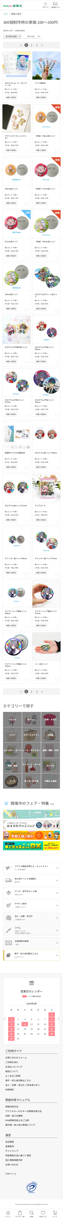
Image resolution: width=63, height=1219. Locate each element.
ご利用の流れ (11, 1062)
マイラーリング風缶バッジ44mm (16, 612)
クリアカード (40, 505)
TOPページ (10, 1173)
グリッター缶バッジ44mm (16, 558)
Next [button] (59, 1018)
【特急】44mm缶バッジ (45, 136)
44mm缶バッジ (11, 189)
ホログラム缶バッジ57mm (16, 505)
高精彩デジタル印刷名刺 (15, 453)
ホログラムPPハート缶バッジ (46, 295)
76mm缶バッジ (11, 294)
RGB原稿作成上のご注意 (17, 1120)
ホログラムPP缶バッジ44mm (44, 348)
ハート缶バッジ (41, 664)
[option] (31, 1020)
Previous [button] (3, 1018)
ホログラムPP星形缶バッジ (16, 347)
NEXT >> (42, 45)
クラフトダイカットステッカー (16, 137)
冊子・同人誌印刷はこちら (18, 1080)
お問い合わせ (11, 1164)
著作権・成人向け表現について (20, 1124)
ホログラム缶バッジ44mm (46, 453)
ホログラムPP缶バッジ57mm (14, 401)
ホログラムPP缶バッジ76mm (44, 401)
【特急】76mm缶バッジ (45, 241)
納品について (11, 1071)
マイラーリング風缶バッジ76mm (16, 665)
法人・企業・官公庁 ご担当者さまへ (22, 1084)
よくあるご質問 (12, 1075)
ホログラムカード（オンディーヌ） (16, 84)
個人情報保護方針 (13, 1159)
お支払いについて (13, 1066)
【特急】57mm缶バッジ (45, 189)
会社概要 (9, 1141)
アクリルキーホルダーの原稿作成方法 (23, 1111)
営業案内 (9, 1146)
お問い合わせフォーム (16, 1057)
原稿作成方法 (11, 1106)
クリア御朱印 (40, 83)
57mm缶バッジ (11, 241)
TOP (5, 13)
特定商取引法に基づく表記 (18, 1155)
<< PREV (21, 45)
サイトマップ (11, 1150)
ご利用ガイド (13, 1051)
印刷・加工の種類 (13, 1115)
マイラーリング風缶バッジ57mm (46, 612)
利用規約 (9, 1089)
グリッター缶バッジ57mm (46, 558)
